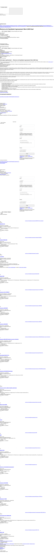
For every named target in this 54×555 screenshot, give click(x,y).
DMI (0, 435)
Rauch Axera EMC (3, 404)
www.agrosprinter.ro (3, 112)
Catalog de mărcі (32, 543)
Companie (21, 181)
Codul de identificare (23, 151)
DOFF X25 (2, 532)
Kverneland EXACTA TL (4, 355)
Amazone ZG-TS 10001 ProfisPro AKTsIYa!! (8, 387)
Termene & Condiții (3, 543)
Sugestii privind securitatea (4, 92)
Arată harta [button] (14, 121)
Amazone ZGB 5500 (4, 308)
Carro (1, 419)
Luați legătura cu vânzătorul (4, 44)
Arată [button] (6, 111)
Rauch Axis (2, 450)
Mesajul (21, 147)
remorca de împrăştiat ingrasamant (6, 53)
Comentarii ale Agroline (25, 543)
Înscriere (1, 266)
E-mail (21, 138)
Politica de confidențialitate (10, 543)
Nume (20, 126)
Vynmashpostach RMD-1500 (5, 515)
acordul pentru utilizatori (22, 267)
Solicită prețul (2, 50)
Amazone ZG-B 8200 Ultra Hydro (6, 371)
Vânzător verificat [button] (2, 103)
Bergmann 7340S (3, 498)
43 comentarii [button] (2, 171)
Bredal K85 (2, 276)
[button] (27, 19)
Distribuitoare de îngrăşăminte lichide (11, 26)
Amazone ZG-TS (50, 26)
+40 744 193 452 (9, 111)
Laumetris (2, 256)
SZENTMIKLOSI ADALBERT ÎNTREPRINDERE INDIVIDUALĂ (9, 96)
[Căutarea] (16, 11)
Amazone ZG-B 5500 (4, 482)
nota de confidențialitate (11, 267)
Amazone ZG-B (45, 26)
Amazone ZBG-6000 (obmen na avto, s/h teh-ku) (9, 339)
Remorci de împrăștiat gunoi (22, 26)
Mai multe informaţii (3, 174)
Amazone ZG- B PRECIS (4, 292)
